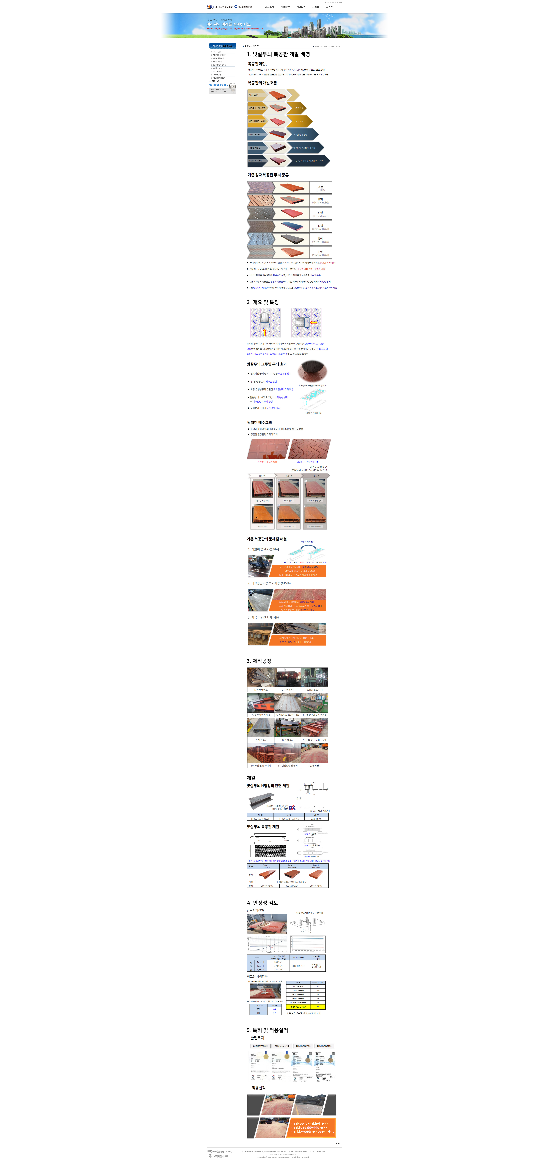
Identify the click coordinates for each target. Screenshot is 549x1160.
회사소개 (269, 7)
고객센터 (330, 7)
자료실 (315, 7)
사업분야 (285, 7)
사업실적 (301, 7)
